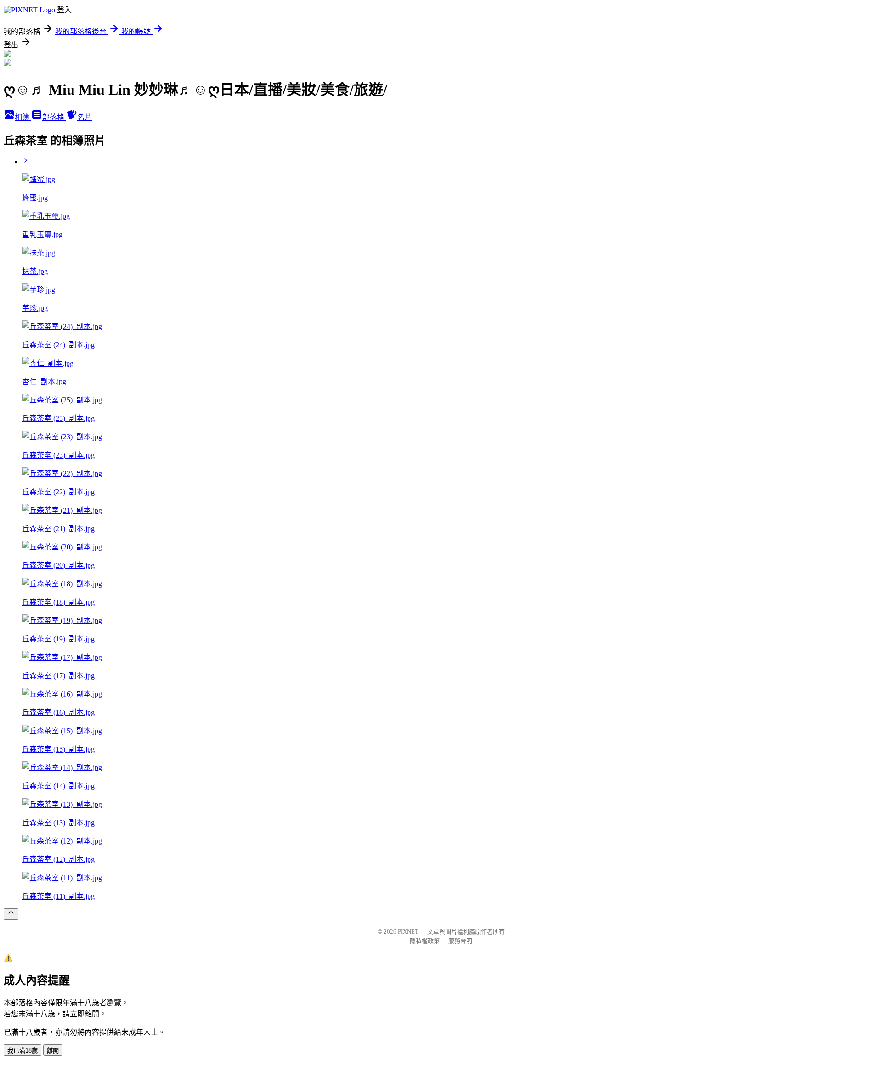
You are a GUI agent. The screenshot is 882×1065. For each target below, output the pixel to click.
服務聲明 (460, 940)
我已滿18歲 (22, 1050)
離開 (53, 1050)
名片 (84, 117)
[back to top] (11, 914)
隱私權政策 (425, 940)
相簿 (23, 117)
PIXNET (408, 931)
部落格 (54, 117)
